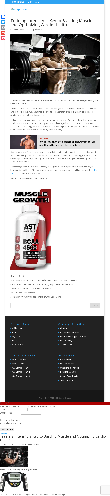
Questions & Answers (69, 368)
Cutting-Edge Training (69, 376)
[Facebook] (3, 16)
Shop (14, 340)
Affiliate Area (17, 328)
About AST (64, 328)
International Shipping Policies (73, 336)
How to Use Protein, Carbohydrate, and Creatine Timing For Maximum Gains (43, 280)
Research (38, 29)
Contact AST (17, 344)
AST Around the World (70, 332)
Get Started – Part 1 (21, 368)
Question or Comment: (10, 420)
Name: (3, 409)
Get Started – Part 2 (21, 372)
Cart (14, 332)
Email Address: (6, 413)
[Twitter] (3, 22)
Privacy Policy (66, 340)
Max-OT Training (19, 359)
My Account (17, 336)
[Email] (3, 27)
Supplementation (67, 380)
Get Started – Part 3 (21, 376)
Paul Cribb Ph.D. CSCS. (22, 29)
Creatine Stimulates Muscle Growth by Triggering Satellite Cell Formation (42, 284)
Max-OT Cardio (19, 363)
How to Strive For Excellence (22, 292)
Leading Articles (67, 363)
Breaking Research (68, 372)
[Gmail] (3, 33)
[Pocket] (3, 38)
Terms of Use (66, 344)
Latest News (65, 359)
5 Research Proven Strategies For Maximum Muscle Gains (35, 296)
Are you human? (7, 423)
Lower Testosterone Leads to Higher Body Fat (30, 288)
